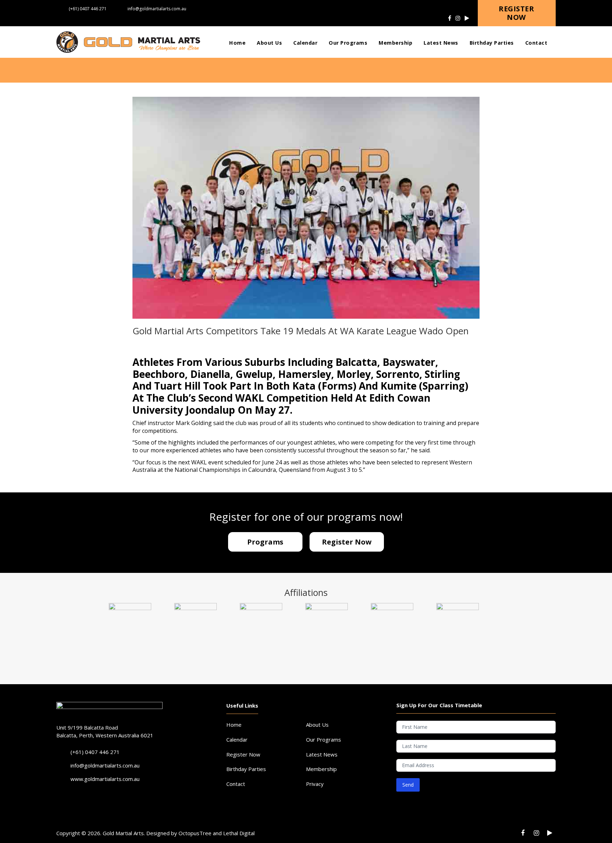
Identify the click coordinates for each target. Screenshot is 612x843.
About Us (317, 724)
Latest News (322, 754)
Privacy (315, 783)
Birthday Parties (246, 768)
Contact (235, 783)
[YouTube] (467, 18)
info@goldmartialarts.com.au (157, 9)
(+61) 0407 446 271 (88, 9)
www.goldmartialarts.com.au (105, 778)
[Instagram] (458, 18)
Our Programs (323, 739)
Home (234, 724)
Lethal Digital (239, 833)
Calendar (237, 739)
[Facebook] (450, 18)
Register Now (243, 754)
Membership (321, 768)
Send (408, 784)
